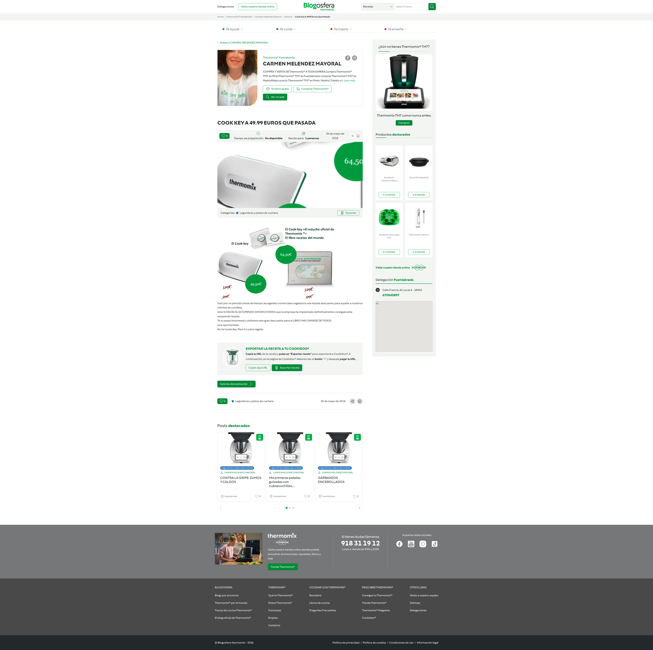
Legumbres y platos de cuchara (237, 468)
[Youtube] (411, 544)
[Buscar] (432, 6)
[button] (378, 6)
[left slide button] (220, 507)
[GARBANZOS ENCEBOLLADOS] (339, 452)
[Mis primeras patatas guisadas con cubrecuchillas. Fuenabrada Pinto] (290, 452)
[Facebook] (399, 544)
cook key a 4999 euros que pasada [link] (312, 16)
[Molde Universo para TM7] (389, 217)
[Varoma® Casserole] (419, 160)
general (288, 16)
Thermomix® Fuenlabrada (239, 16)
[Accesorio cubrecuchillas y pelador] (389, 160)
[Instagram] (423, 544)
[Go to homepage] (319, 7)
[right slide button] (359, 507)
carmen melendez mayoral (268, 16)
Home (220, 16)
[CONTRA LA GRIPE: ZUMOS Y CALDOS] (241, 452)
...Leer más (348, 80)
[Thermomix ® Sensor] (419, 217)
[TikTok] (434, 544)
